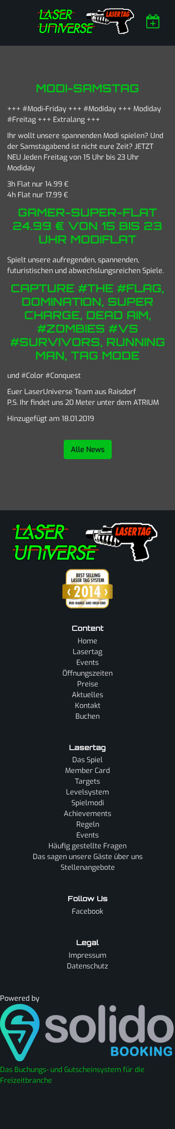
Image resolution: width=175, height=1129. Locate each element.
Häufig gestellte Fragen (87, 846)
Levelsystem (87, 792)
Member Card (87, 770)
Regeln (87, 824)
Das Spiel (87, 759)
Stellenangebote (88, 867)
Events (87, 662)
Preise (87, 684)
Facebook (87, 911)
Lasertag (87, 651)
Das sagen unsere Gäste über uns (88, 856)
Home (87, 641)
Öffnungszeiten (87, 673)
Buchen (87, 716)
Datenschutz (87, 966)
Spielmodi (87, 803)
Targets (87, 781)
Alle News (88, 449)
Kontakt (88, 705)
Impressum (87, 955)
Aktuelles (87, 694)
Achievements (87, 813)
